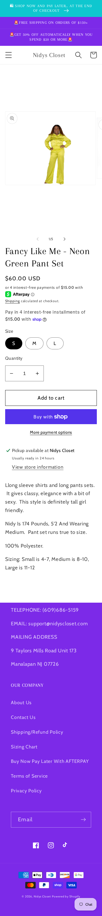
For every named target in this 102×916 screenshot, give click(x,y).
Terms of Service (29, 776)
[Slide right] (64, 239)
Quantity (14, 358)
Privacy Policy (26, 790)
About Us (21, 702)
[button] (8, 55)
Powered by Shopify (66, 896)
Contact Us (23, 717)
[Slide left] (38, 239)
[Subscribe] (83, 820)
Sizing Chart (24, 747)
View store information (38, 467)
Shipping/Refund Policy (37, 732)
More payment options (51, 432)
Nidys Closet (42, 896)
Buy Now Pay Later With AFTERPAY (50, 761)
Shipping (12, 301)
